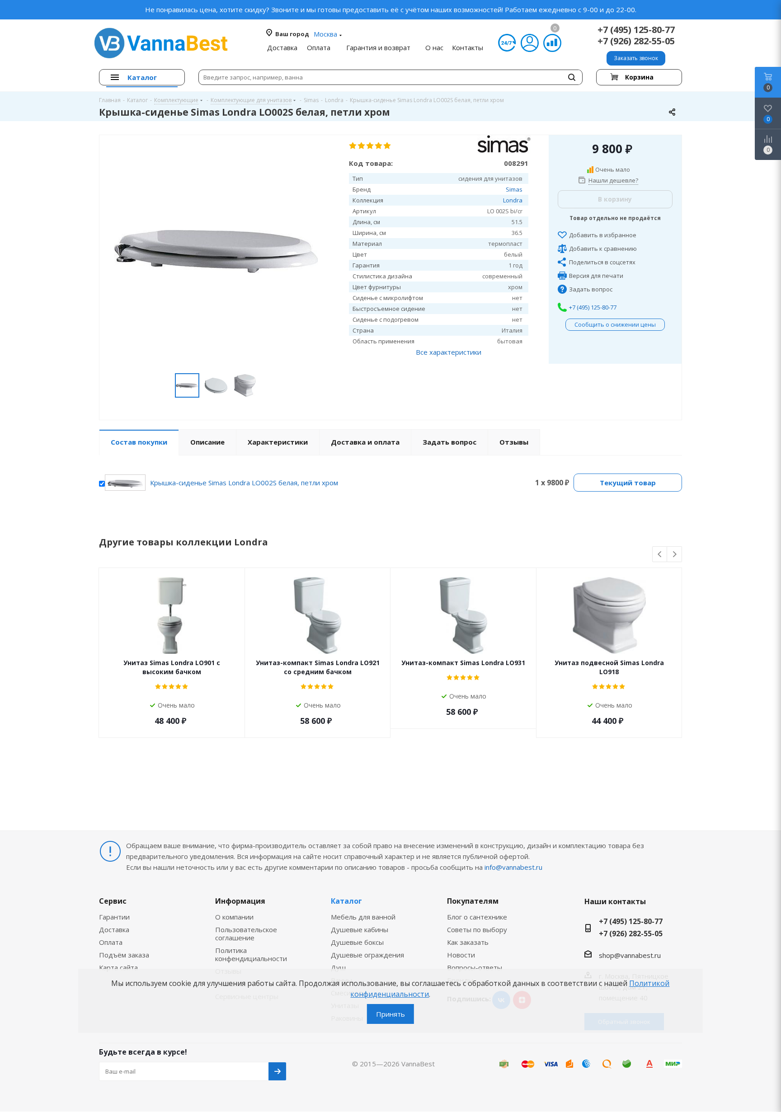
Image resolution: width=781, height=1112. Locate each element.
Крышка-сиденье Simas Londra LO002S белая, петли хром (244, 482)
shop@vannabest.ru (630, 955)
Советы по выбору (477, 929)
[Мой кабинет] (530, 43)
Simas (514, 189)
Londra (512, 200)
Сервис (113, 901)
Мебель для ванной (363, 916)
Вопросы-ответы (474, 967)
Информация (240, 901)
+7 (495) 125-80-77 (636, 29)
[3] (370, 146)
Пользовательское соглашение (246, 933)
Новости (461, 954)
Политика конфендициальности (251, 954)
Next (674, 555)
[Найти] (572, 77)
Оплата (110, 942)
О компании (234, 916)
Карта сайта (118, 967)
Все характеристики (448, 352)
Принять (390, 1013)
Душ (338, 967)
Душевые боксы (357, 942)
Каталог (346, 901)
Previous (660, 555)
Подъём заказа (124, 954)
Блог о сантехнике (477, 916)
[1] (353, 146)
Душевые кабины (359, 929)
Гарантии (114, 916)
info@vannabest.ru (513, 867)
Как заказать (468, 942)
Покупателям (473, 901)
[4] (379, 146)
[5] (387, 146)
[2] (362, 146)
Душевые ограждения (367, 954)
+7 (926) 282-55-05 (636, 41)
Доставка (114, 929)
